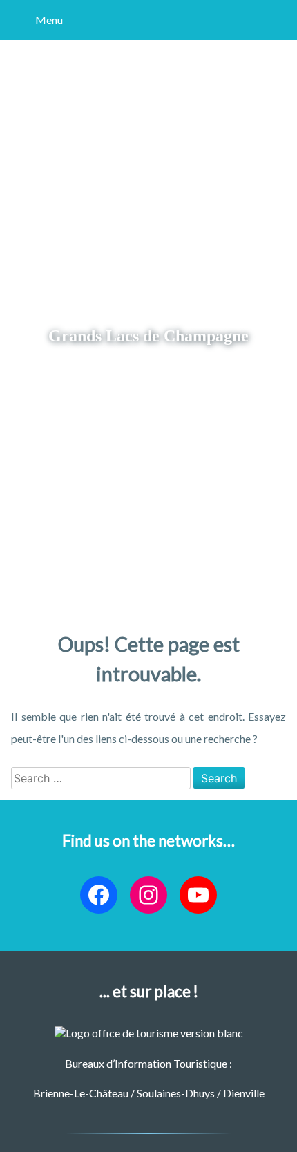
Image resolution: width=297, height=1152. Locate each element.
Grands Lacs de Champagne (148, 335)
